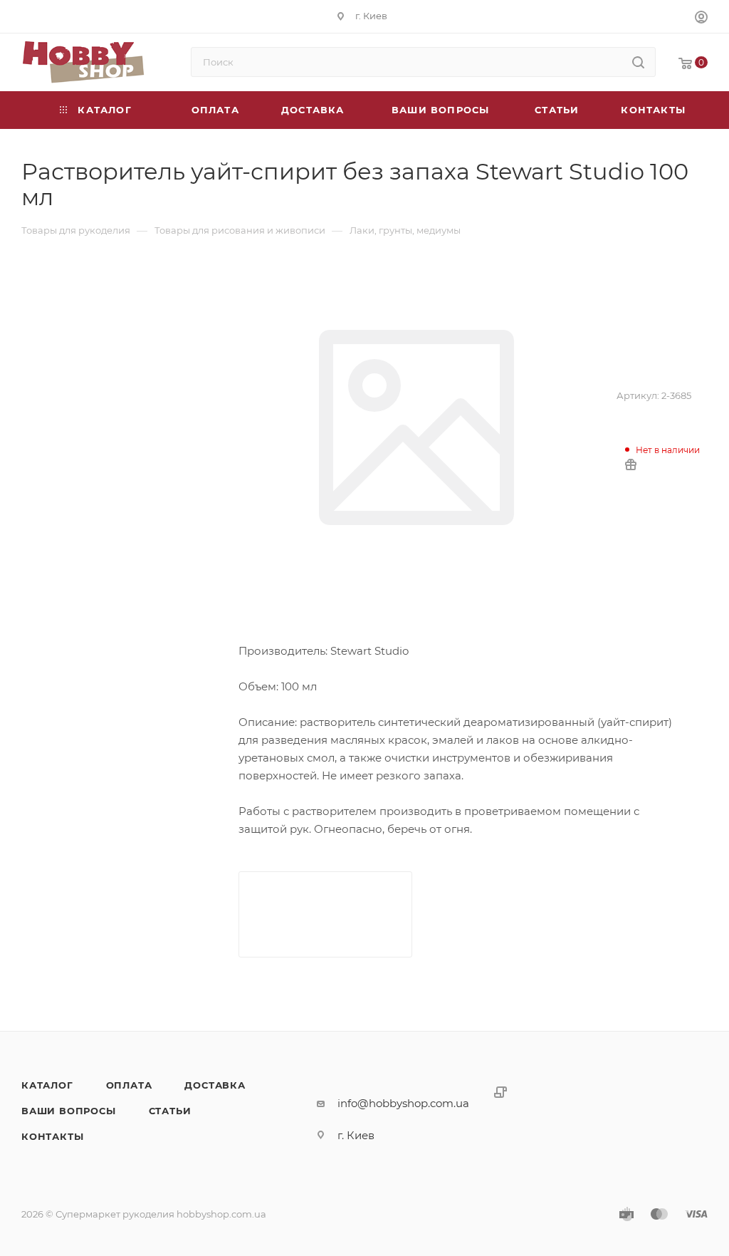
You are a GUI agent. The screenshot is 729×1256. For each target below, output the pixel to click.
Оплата (129, 1085)
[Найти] (638, 62)
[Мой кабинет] (701, 19)
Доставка (214, 1085)
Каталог (47, 1085)
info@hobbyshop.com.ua (403, 1103)
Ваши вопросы (68, 1110)
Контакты (52, 1136)
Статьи (170, 1110)
